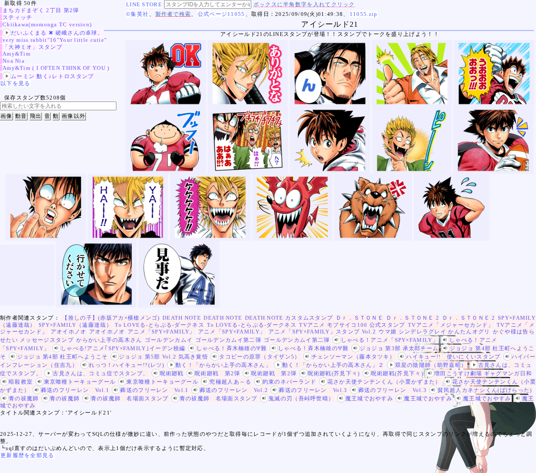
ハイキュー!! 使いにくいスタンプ (453, 356)
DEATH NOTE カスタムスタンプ (289, 318)
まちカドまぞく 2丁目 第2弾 (41, 10)
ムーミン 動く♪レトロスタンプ (52, 76)
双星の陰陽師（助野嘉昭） (431, 365)
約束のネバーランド (290, 382)
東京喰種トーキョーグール (80, 382)
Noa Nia (14, 61)
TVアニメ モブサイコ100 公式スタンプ (352, 325)
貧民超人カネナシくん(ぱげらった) (485, 390)
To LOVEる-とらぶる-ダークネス (159, 325)
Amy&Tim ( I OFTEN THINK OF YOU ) (56, 68)
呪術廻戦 (172, 373)
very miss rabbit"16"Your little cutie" (55, 40)
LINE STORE (144, 4)
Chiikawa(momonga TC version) (47, 24)
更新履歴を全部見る (27, 455)
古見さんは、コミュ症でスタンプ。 (101, 373)
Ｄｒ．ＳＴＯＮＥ (360, 318)
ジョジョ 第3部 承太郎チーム (399, 348)
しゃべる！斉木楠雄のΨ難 (231, 348)
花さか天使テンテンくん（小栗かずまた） (384, 382)
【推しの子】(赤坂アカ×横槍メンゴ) (111, 318)
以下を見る (15, 83)
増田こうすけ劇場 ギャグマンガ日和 (483, 373)
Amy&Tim (17, 54)
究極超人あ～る (230, 382)
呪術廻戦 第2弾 (217, 373)
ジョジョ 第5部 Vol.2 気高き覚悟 (163, 356)
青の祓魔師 (24, 398)
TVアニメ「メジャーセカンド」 (451, 325)
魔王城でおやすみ (369, 398)
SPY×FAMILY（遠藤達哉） (75, 325)
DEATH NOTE (181, 318)
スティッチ (18, 17)
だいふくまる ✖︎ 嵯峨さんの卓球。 (57, 33)
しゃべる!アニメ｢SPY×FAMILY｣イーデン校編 (123, 348)
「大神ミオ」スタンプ (32, 47)
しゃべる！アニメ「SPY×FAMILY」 (389, 340)
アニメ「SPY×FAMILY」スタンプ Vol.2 (322, 331)
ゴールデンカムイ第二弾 (228, 340)
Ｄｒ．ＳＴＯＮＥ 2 (412, 318)
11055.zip (364, 14)
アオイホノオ (69, 331)
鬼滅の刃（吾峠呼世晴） (301, 398)
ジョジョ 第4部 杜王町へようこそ (62, 356)
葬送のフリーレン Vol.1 (75, 390)
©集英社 (137, 14)
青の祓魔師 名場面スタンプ (130, 398)
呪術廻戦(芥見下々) (334, 373)
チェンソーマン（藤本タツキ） (353, 356)
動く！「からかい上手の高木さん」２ (333, 365)
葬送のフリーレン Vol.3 (313, 390)
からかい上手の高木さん (109, 340)
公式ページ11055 (221, 14)
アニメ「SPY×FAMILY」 (162, 331)
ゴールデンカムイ (169, 340)
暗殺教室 (21, 382)
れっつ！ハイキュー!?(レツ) (127, 365)
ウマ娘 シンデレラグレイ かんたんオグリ (434, 331)
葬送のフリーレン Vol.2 (234, 390)
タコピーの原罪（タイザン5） (259, 356)
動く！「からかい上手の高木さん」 (223, 365)
